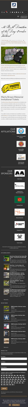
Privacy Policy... (16, 405)
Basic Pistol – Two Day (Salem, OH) (17, 265)
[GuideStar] (21, 12)
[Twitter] (12, 12)
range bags (6, 67)
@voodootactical (11, 75)
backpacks (13, 67)
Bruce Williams (5, 40)
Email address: (4, 367)
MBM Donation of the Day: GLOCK (18, 324)
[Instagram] (16, 12)
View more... (6, 299)
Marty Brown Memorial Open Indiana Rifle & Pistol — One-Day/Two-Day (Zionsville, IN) (18, 257)
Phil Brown (5, 115)
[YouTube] (14, 12)
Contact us (20, 246)
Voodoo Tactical (4, 65)
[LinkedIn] (18, 12)
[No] (26, 402)
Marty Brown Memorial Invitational (10, 102)
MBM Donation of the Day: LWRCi (18, 338)
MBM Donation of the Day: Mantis (18, 331)
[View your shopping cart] (7, 12)
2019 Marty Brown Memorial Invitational (14, 41)
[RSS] (23, 12)
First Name (3, 356)
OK (10, 405)
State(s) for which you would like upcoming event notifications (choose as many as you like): (13, 373)
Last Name (3, 361)
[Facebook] (10, 12)
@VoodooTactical (20, 73)
